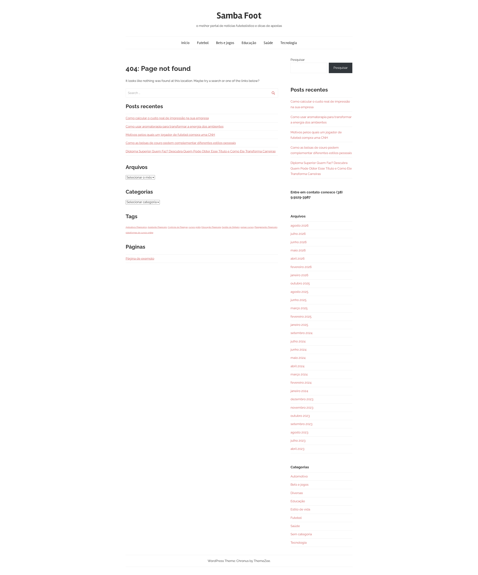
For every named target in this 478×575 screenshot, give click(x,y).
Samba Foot (239, 15)
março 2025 (299, 308)
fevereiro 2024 (301, 382)
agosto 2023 (299, 432)
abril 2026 (298, 258)
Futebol (203, 42)
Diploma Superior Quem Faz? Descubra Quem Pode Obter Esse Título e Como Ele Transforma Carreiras (201, 151)
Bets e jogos (225, 42)
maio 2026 (298, 250)
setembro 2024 (301, 333)
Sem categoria (301, 534)
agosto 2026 (299, 225)
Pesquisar (298, 60)
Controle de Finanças (178, 227)
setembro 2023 (301, 424)
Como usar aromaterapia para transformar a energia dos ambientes (175, 126)
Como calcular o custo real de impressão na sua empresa (167, 118)
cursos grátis (195, 227)
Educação (249, 42)
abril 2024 (297, 366)
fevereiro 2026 (301, 267)
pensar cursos (247, 227)
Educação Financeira (211, 227)
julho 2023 (298, 440)
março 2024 (299, 374)
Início (185, 42)
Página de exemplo (140, 258)
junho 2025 (298, 300)
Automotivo (299, 476)
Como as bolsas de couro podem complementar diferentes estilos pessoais (181, 143)
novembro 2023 (302, 407)
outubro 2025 (300, 283)
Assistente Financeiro (157, 227)
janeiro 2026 (299, 275)
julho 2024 (298, 341)
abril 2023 (297, 449)
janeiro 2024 (299, 391)
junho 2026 (299, 242)
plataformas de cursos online (139, 232)
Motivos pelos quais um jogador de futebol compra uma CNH (170, 135)
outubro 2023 (300, 416)
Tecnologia (288, 42)
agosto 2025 (299, 292)
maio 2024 (298, 358)
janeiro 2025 (299, 325)
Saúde (268, 42)
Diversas (297, 493)
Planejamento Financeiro (265, 227)
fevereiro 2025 (301, 316)
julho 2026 (298, 234)
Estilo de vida (300, 509)
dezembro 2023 (302, 399)
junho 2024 (298, 349)
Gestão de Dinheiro (231, 227)
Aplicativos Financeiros (136, 227)
